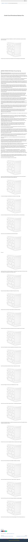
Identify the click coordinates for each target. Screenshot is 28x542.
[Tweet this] (2, 531)
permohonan (11, 533)
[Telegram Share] (5, 531)
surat (13, 533)
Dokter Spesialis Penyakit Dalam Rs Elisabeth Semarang (7, 536)
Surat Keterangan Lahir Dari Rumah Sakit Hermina (22, 536)
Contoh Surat (4, 533)
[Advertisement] (14, 10)
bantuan (9, 533)
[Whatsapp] (6, 531)
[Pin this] (4, 531)
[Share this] (1, 531)
